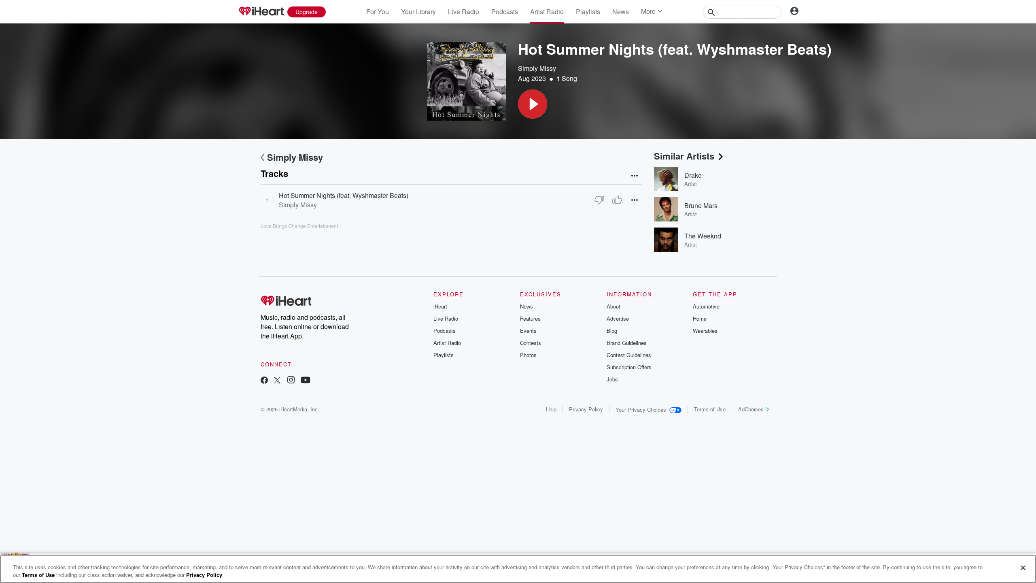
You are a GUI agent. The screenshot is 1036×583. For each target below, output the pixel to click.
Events (528, 330)
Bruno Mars (701, 205)
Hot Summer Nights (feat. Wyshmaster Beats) (343, 195)
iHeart (440, 306)
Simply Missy (537, 68)
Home (700, 318)
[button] (532, 104)
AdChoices (751, 409)
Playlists (588, 11)
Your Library (418, 11)
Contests (530, 343)
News (620, 11)
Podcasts (504, 11)
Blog (612, 330)
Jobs (612, 379)
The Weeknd (702, 235)
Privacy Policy (586, 409)
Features (530, 318)
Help (551, 409)
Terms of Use (710, 409)
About (613, 306)
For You (377, 11)
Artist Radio (547, 11)
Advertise (618, 318)
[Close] (1023, 568)
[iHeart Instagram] (291, 380)
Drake (693, 175)
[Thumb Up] (617, 200)
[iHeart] (261, 12)
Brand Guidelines (627, 343)
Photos (528, 355)
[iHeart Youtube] (305, 380)
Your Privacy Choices (641, 409)
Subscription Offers (629, 367)
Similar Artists (684, 155)
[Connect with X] (277, 380)
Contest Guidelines (629, 355)
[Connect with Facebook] (264, 380)
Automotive (706, 306)
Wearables (705, 330)
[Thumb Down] (599, 200)
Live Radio (463, 11)
